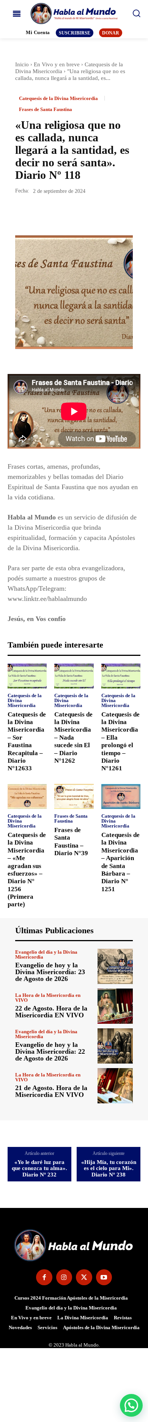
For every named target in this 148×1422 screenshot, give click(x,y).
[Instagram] (64, 1277)
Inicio (22, 64)
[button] (131, 1405)
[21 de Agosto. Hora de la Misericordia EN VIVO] (115, 1085)
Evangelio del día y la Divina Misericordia (46, 954)
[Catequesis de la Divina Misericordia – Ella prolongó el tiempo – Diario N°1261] (120, 675)
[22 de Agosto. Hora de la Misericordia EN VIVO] (115, 1006)
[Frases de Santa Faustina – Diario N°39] (73, 796)
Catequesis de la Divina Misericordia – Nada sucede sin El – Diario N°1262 (73, 737)
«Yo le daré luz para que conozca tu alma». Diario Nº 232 (39, 1168)
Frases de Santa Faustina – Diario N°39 (71, 841)
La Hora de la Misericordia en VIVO (47, 998)
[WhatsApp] (75, 213)
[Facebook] (22, 213)
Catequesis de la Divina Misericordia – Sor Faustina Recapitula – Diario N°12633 (27, 741)
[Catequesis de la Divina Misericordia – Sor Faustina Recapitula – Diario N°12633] (27, 675)
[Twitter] (40, 213)
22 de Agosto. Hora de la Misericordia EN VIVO (51, 1011)
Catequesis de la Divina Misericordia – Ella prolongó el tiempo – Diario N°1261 (120, 741)
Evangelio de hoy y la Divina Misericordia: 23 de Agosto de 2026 (50, 971)
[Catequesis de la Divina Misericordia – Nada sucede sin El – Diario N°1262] (73, 675)
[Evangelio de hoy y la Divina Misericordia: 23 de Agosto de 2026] (115, 966)
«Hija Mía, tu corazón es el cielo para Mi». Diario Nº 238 (108, 1168)
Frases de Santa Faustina (45, 109)
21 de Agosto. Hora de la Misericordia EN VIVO (51, 1091)
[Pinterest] (57, 213)
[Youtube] (104, 1277)
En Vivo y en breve (57, 64)
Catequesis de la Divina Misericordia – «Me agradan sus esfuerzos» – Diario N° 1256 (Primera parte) (27, 869)
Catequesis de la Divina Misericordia (58, 98)
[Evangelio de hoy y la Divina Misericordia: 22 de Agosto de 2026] (115, 1046)
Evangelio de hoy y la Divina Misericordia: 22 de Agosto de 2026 (50, 1051)
